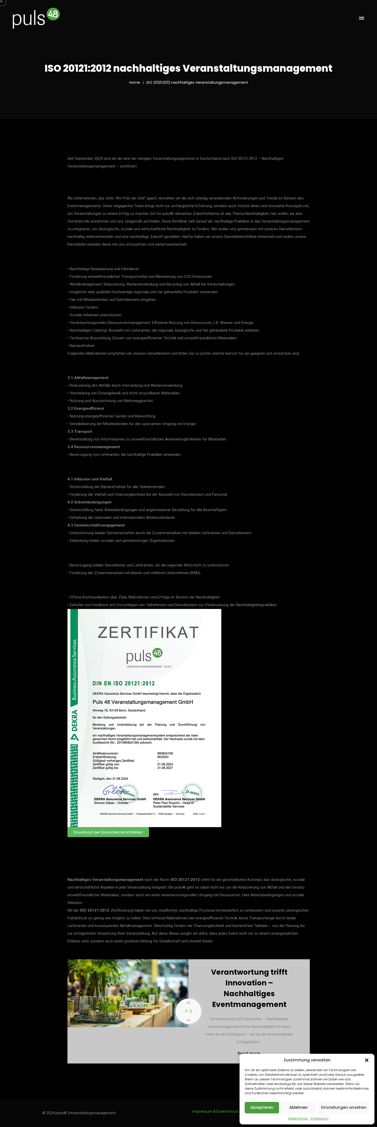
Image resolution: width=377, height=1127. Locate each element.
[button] (366, 1060)
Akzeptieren (261, 1107)
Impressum (320, 1119)
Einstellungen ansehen (343, 1107)
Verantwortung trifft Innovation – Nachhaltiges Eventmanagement (249, 988)
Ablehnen (298, 1107)
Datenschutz (298, 1119)
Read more (249, 1053)
